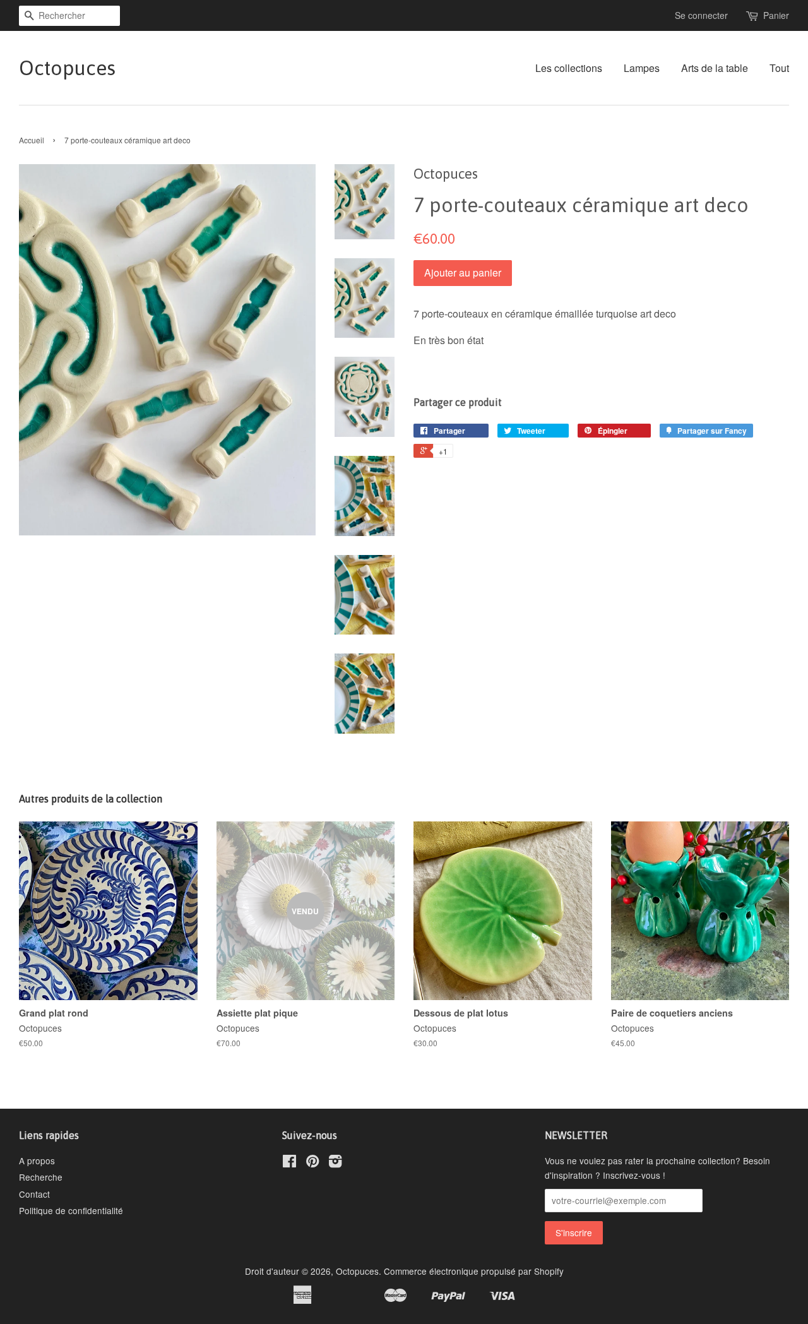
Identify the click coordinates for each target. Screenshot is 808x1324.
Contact (34, 1194)
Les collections (568, 68)
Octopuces (67, 68)
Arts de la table (714, 68)
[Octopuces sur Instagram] (335, 1163)
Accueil (31, 139)
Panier (776, 15)
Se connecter (701, 15)
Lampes (642, 68)
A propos (37, 1160)
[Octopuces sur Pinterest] (312, 1163)
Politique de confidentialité (71, 1210)
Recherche (40, 1177)
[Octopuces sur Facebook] (289, 1163)
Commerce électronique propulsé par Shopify (474, 1271)
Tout (779, 68)
